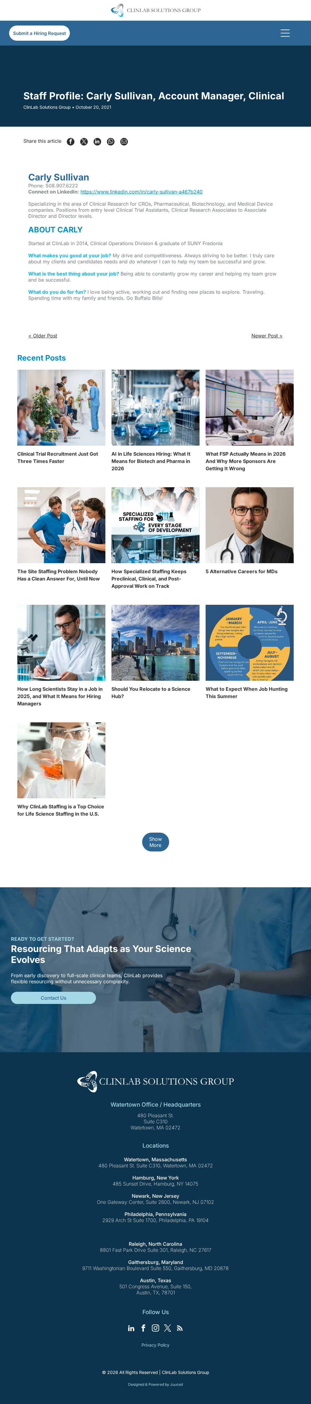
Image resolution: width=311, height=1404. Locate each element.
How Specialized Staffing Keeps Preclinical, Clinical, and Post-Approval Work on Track (148, 578)
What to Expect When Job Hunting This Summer (247, 692)
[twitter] (167, 1329)
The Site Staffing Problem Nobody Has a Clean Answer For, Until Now (58, 575)
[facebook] (143, 1329)
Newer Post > (267, 336)
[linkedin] (131, 1329)
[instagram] (155, 1329)
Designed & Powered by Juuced (155, 1384)
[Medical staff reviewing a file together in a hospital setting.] (61, 525)
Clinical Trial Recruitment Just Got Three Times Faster (57, 457)
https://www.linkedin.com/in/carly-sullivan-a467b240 (141, 192)
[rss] (180, 1329)
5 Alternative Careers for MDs (242, 571)
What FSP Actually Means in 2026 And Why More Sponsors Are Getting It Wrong (245, 461)
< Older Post (42, 336)
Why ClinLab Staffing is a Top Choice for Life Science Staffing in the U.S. (60, 810)
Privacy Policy (155, 1344)
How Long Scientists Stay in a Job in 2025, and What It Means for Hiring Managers (60, 696)
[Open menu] (285, 33)
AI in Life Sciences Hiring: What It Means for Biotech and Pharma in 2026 (150, 461)
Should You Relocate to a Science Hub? (150, 692)
